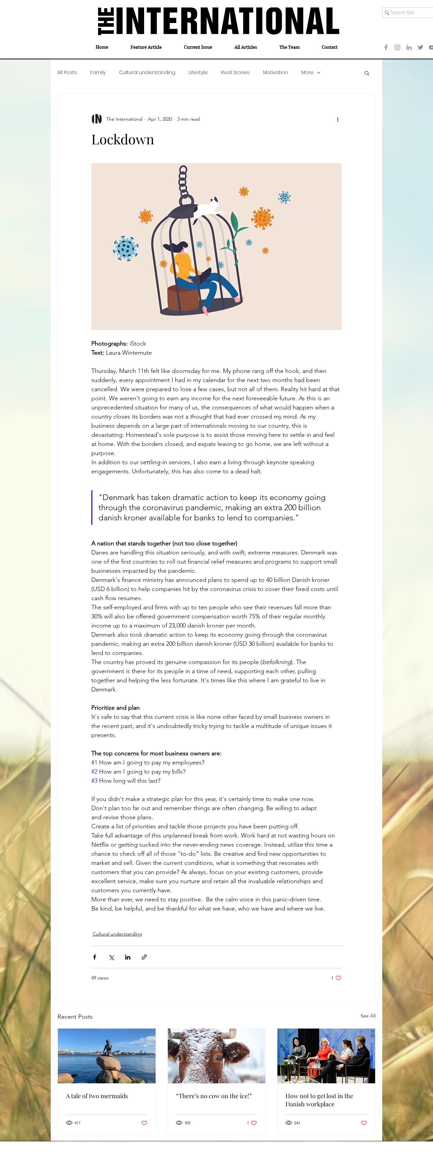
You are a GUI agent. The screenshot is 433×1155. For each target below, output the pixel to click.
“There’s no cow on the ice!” (214, 1096)
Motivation (275, 72)
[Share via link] (144, 957)
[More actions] (338, 119)
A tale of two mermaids (97, 1096)
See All (368, 1016)
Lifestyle (198, 72)
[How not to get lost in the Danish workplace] (326, 1056)
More (307, 72)
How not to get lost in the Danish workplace (319, 1100)
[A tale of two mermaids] (107, 1056)
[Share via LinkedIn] (127, 957)
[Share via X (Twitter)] (111, 957)
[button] (367, 72)
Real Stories (235, 72)
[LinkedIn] (409, 47)
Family (98, 72)
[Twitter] (420, 47)
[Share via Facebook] (94, 957)
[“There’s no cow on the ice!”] (217, 1056)
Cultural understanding (147, 72)
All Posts (67, 72)
